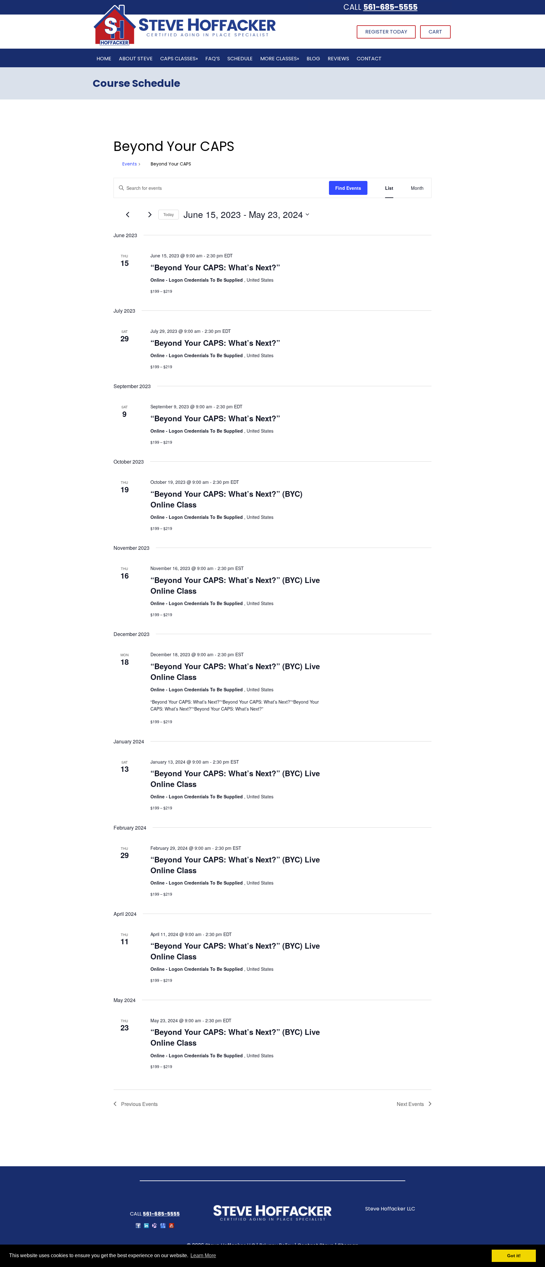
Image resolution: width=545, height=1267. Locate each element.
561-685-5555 (390, 7)
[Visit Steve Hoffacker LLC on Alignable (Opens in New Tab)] (154, 1226)
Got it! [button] (514, 1255)
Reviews (338, 58)
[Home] (184, 44)
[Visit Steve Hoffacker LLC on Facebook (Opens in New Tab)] (138, 1226)
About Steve (136, 58)
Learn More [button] (203, 1255)
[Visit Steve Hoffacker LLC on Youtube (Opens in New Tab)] (171, 1226)
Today (168, 214)
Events (129, 164)
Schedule (240, 58)
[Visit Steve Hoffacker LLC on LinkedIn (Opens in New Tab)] (146, 1226)
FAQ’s (212, 58)
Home (104, 58)
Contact (369, 58)
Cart (435, 31)
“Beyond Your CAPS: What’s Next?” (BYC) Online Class (226, 499)
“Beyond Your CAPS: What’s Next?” (215, 267)
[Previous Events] (127, 214)
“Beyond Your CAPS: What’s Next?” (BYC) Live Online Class (235, 585)
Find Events (348, 188)
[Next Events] (150, 214)
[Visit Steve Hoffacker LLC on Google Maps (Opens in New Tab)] (163, 1226)
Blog (313, 58)
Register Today (386, 31)
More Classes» (279, 58)
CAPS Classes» (179, 58)
